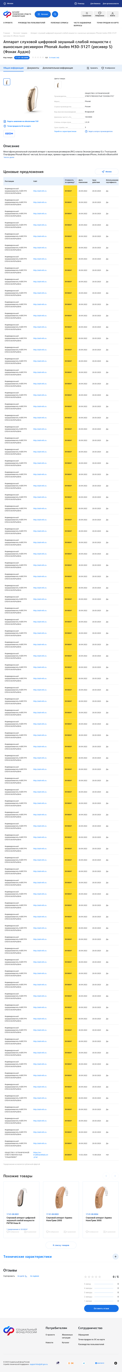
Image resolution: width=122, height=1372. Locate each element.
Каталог (65, 1342)
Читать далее (9, 157)
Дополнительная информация (58, 68)
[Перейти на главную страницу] (17, 14)
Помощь (81, 3)
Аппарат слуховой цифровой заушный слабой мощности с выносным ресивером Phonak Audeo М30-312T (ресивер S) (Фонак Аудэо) (57, 46)
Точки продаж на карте (108, 23)
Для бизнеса (95, 3)
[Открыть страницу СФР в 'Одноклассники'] (71, 1363)
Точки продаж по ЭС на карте (19, 126)
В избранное (110, 68)
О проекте (8, 23)
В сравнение (31, 1232)
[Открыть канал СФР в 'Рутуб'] (58, 1363)
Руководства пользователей (31, 23)
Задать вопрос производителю (100, 131)
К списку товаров (61, 1245)
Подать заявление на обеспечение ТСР (22, 121)
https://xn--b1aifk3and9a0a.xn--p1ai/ (40, 1155)
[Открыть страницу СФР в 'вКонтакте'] (100, 1363)
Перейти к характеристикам (65, 131)
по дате (21, 1276)
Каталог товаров (20, 33)
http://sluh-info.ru (39, 191)
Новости (49, 1342)
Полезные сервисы (59, 23)
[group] (32, 96)
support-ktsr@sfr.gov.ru (39, 1364)
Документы (33, 68)
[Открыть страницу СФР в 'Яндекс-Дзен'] (116, 1363)
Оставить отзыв (101, 1308)
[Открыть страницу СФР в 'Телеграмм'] (84, 1363)
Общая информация (13, 68)
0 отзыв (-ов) (54, 57)
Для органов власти (111, 3)
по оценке (34, 1276)
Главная (6, 33)
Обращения (83, 1335)
